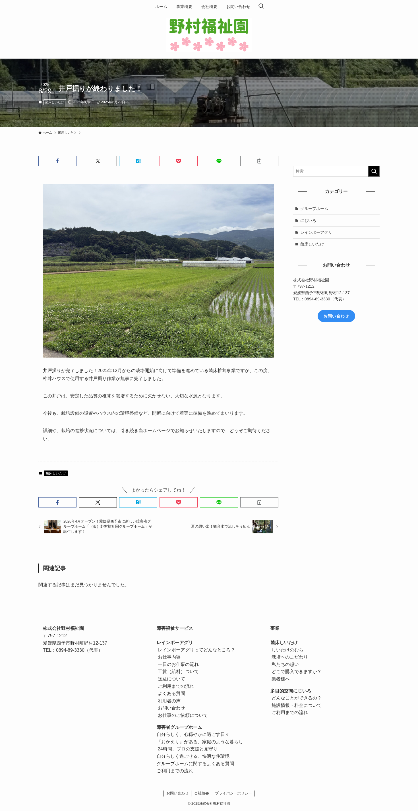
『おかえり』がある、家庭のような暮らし (200, 741)
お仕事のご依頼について (182, 715)
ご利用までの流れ (175, 686)
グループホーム (314, 208)
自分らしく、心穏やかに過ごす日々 (193, 734)
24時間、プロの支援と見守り (188, 748)
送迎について (171, 678)
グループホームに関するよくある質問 (195, 763)
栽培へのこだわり (289, 657)
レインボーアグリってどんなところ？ (196, 649)
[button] (57, 161)
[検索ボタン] (261, 6)
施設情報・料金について (296, 705)
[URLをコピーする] (259, 161)
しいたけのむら (286, 649)
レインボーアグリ (316, 232)
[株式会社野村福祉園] (209, 35)
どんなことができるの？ (296, 698)
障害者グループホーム (179, 727)
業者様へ (280, 678)
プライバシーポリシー (233, 793)
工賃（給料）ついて (178, 671)
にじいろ (308, 220)
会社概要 (201, 793)
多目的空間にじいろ (290, 690)
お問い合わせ (171, 707)
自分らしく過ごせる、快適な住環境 (193, 756)
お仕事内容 (169, 657)
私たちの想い (284, 664)
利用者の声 (169, 700)
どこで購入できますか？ (296, 671)
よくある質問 (171, 693)
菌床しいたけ (54, 102)
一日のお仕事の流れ (178, 664)
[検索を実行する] (374, 171)
